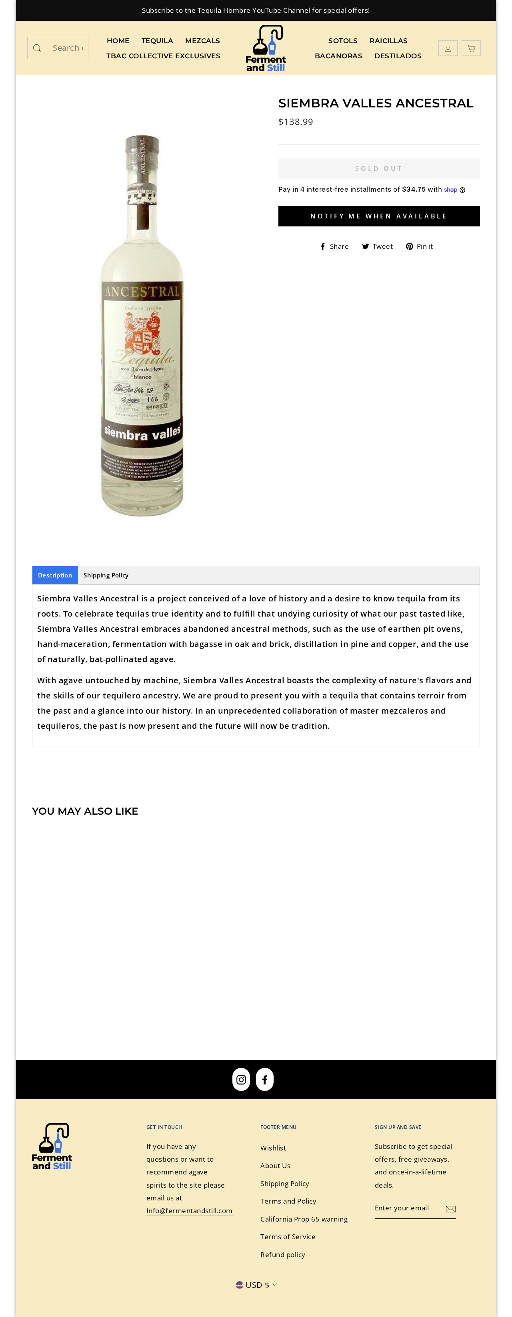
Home (118, 41)
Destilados (398, 56)
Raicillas (389, 41)
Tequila (158, 41)
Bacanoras (339, 56)
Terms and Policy (288, 1201)
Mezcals (202, 41)
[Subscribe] (451, 1208)
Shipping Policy (106, 575)
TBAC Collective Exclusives (163, 56)
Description (55, 575)
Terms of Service (288, 1236)
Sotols (343, 41)
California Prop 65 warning (304, 1219)
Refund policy (283, 1254)
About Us (275, 1165)
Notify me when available (379, 216)
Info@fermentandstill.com (189, 1210)
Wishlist (273, 1147)
